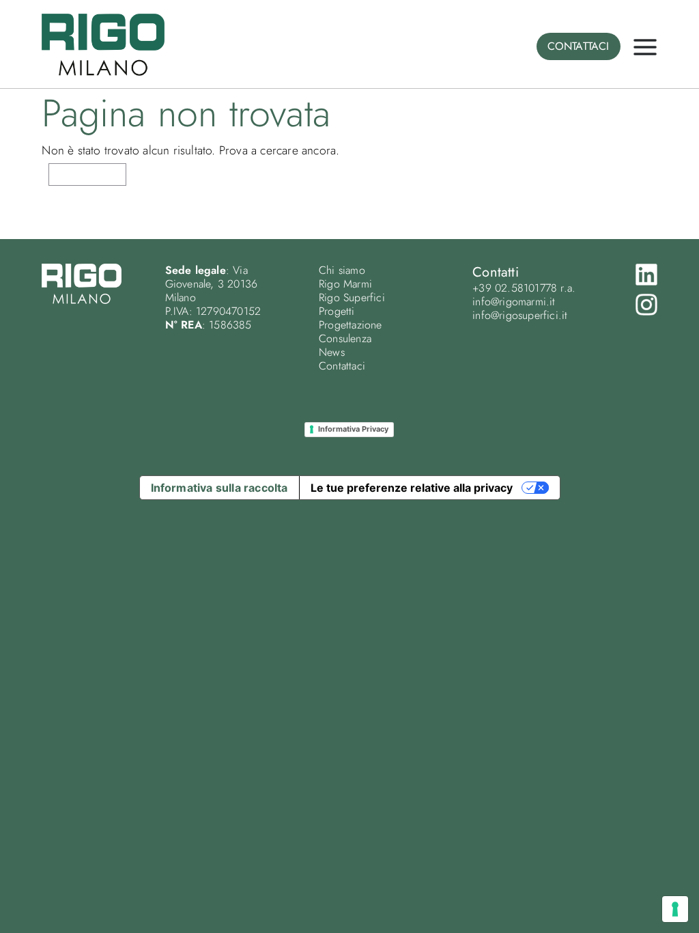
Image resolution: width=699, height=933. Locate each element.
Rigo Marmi (345, 284)
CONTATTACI (578, 46)
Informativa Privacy (353, 429)
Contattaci (342, 366)
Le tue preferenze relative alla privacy (412, 488)
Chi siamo (342, 270)
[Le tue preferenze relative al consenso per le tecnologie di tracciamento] (675, 909)
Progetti (337, 311)
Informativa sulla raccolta (219, 488)
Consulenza (345, 338)
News (332, 352)
